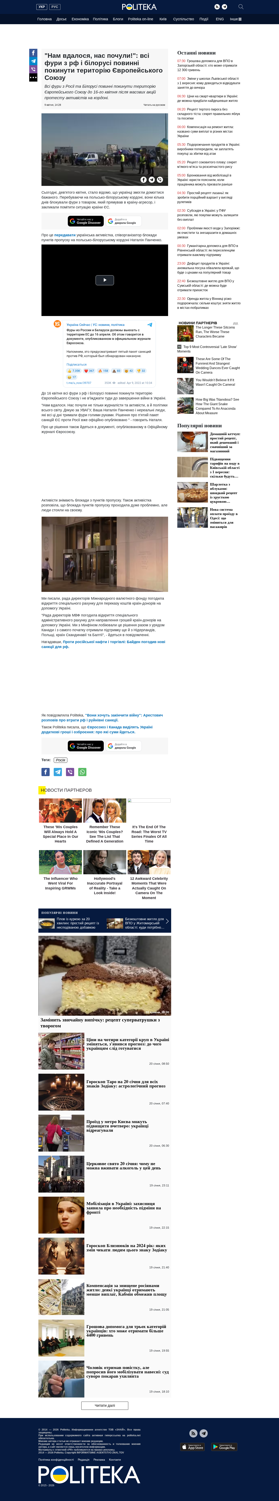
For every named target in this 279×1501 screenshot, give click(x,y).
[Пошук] (241, 6)
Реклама (99, 1459)
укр (42, 7)
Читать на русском (154, 105)
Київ (163, 19)
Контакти (115, 1459)
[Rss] (217, 6)
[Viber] (33, 69)
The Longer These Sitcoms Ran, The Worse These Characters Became (215, 332)
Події (204, 19)
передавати (65, 235)
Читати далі (105, 1405)
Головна (44, 19)
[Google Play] (224, 1447)
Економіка (80, 19)
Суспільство (183, 19)
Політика (100, 19)
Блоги (118, 19)
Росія (60, 760)
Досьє (62, 19)
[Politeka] (139, 7)
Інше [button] (234, 19)
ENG (220, 19)
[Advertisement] (104, 465)
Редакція (83, 1459)
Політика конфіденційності (56, 1459)
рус (54, 7)
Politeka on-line (140, 19)
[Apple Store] (192, 1447)
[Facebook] (33, 53)
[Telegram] (224, 6)
